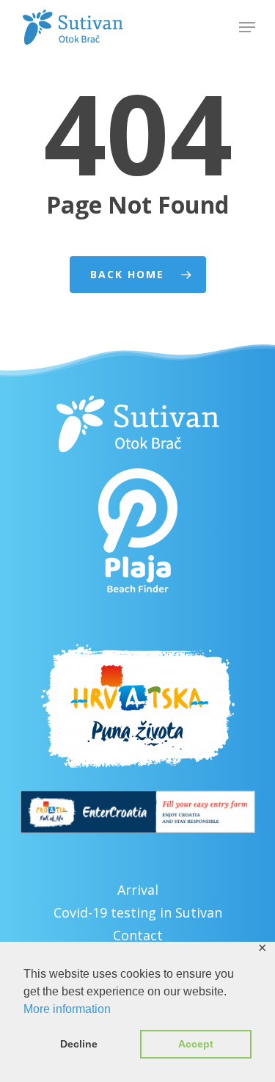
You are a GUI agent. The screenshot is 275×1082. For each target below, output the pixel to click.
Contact (138, 935)
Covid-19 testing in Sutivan (138, 912)
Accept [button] (195, 1044)
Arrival (137, 889)
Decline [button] (79, 1044)
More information (67, 1009)
